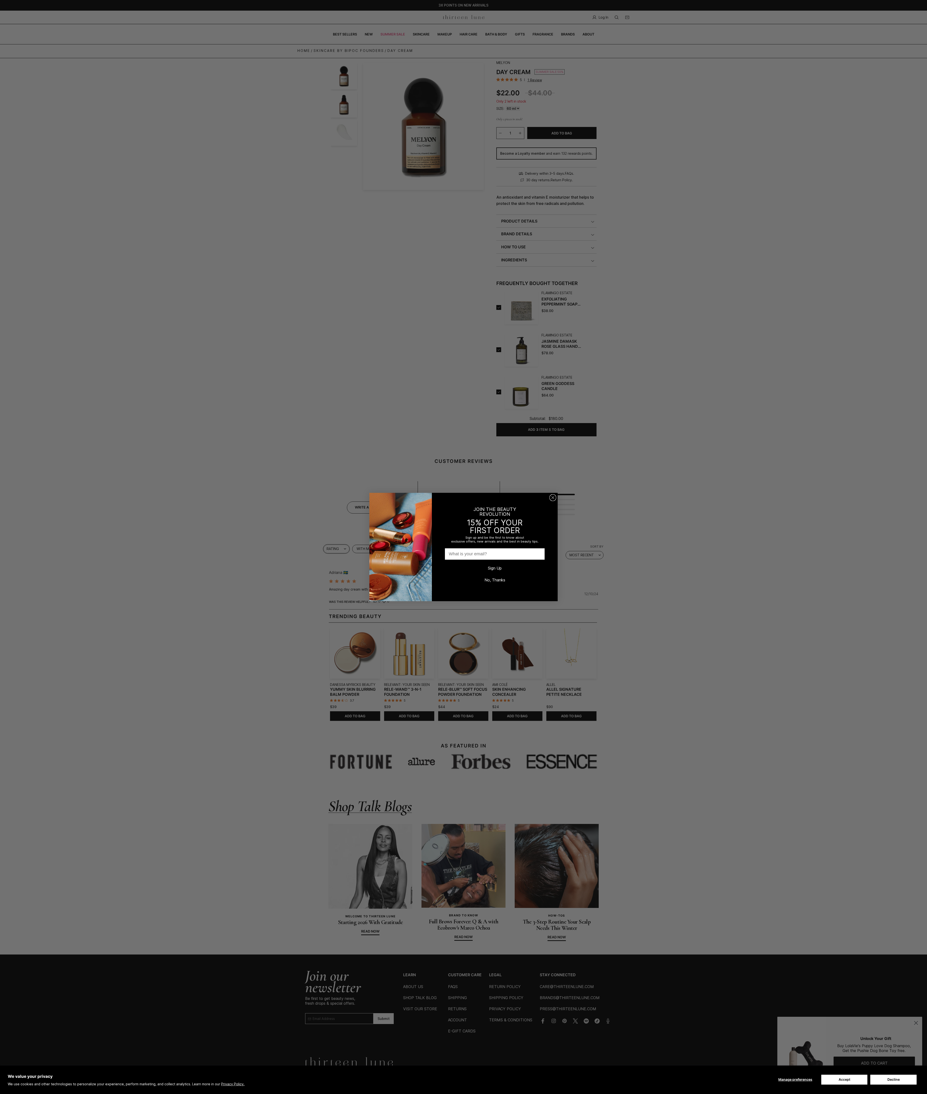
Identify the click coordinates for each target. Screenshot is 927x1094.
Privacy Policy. (233, 1084)
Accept (844, 1079)
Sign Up (495, 568)
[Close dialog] (553, 498)
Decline (893, 1079)
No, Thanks (495, 580)
